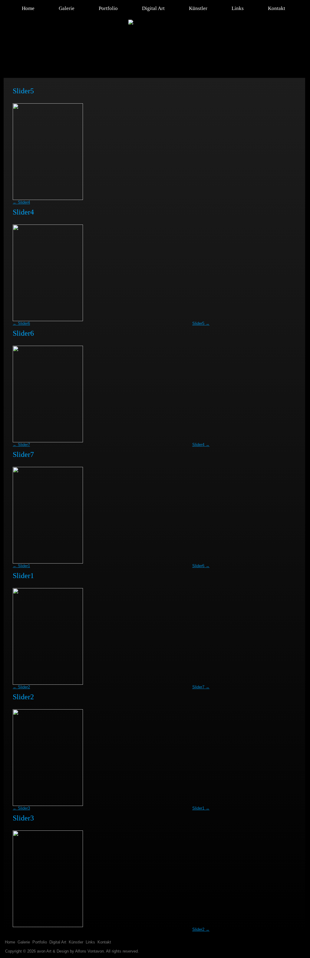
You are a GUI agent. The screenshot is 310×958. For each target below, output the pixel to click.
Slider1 (21, 566)
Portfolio (108, 8)
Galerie (66, 8)
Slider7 (21, 444)
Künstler (198, 8)
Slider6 (21, 323)
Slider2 (21, 687)
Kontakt (276, 8)
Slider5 (200, 323)
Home (28, 8)
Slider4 (21, 202)
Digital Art (153, 8)
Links (238, 8)
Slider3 (21, 808)
